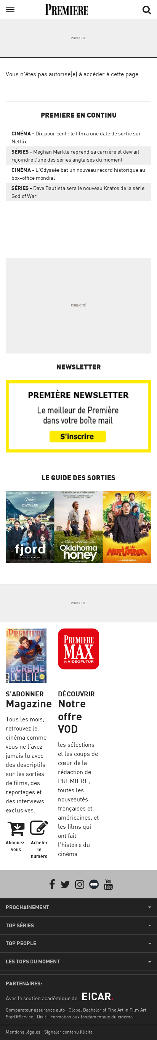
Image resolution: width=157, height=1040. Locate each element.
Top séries (20, 925)
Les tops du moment (33, 961)
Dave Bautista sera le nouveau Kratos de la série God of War (77, 192)
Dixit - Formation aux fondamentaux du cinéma (85, 1017)
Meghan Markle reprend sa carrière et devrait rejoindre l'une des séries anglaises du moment (75, 155)
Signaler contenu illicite (68, 1032)
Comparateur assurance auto (35, 1010)
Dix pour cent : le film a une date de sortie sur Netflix (76, 137)
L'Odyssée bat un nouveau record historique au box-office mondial (78, 174)
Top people (21, 943)
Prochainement (27, 907)
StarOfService (19, 1017)
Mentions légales (23, 1032)
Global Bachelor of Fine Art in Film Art (107, 1010)
